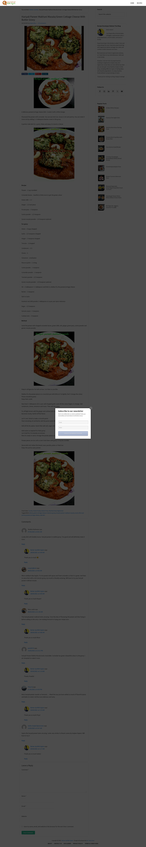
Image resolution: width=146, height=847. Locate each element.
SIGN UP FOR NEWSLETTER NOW (73, 433)
